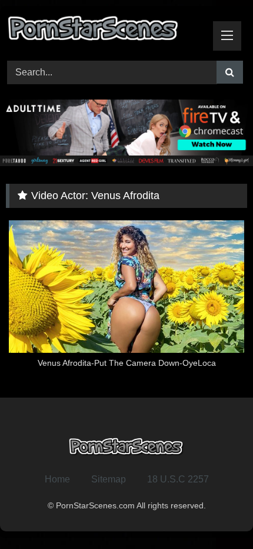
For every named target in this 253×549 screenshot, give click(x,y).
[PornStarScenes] (103, 31)
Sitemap (108, 479)
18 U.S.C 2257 (178, 479)
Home (57, 479)
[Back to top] (216, 513)
